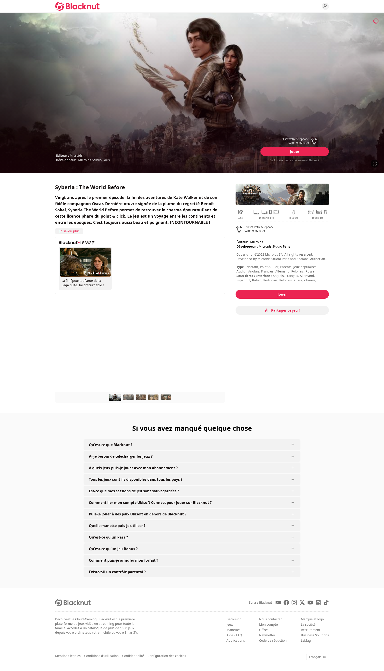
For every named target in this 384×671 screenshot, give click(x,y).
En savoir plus (69, 231)
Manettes (233, 630)
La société (308, 624)
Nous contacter (270, 619)
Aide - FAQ (234, 635)
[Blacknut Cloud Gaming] (77, 6)
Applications (235, 640)
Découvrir (233, 619)
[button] (295, 140)
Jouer (294, 151)
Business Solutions (315, 635)
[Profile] (325, 6)
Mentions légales (68, 656)
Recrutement (310, 630)
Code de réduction (273, 640)
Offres (263, 630)
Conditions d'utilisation (101, 656)
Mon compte (268, 624)
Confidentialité (133, 656)
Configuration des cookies (167, 656)
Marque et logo (312, 619)
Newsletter (267, 635)
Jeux (229, 624)
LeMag (306, 640)
